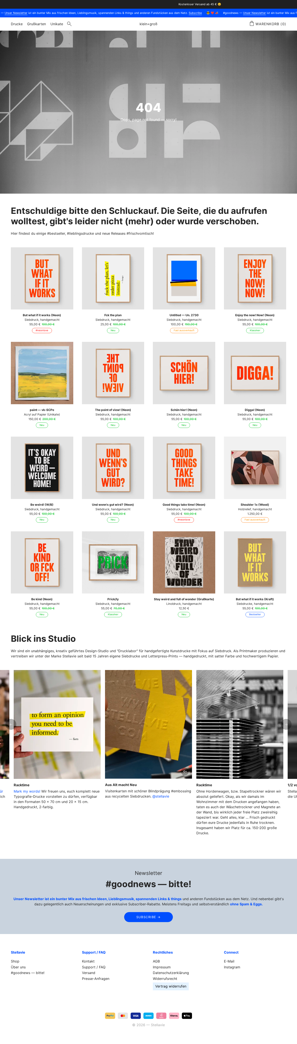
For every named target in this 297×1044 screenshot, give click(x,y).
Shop (15, 961)
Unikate (56, 24)
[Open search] (69, 24)
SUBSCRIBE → (148, 917)
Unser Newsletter (247, 13)
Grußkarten (36, 24)
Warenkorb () (270, 24)
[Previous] (10, 724)
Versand (88, 973)
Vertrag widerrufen (170, 986)
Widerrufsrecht (165, 978)
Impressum (162, 967)
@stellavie (160, 796)
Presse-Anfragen (95, 978)
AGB (156, 961)
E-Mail (229, 961)
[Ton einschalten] (185, 771)
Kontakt (88, 961)
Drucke (17, 24)
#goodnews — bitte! (27, 973)
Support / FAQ (93, 967)
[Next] (286, 724)
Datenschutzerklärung (171, 973)
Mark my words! (27, 791)
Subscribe (187, 13)
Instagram (232, 967)
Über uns (18, 967)
